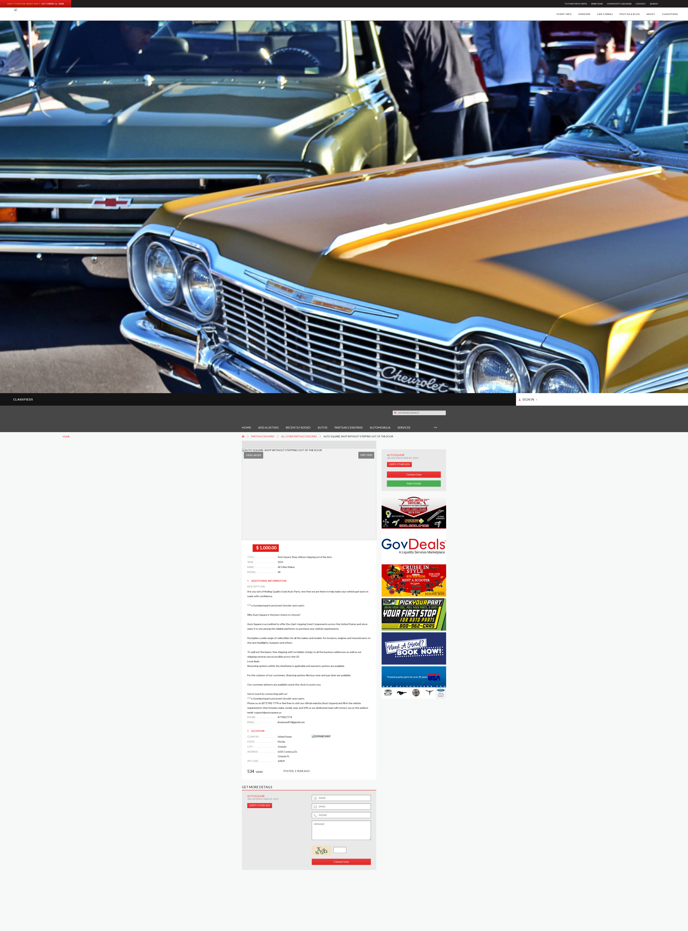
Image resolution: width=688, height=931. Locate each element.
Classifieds (670, 14)
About (650, 14)
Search (654, 3)
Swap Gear (597, 3)
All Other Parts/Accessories (299, 436)
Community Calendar (619, 3)
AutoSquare (396, 454)
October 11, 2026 (53, 3)
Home (246, 427)
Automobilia (380, 427)
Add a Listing (268, 427)
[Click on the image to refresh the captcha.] (321, 850)
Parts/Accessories (349, 427)
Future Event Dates (576, 3)
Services (404, 427)
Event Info (564, 14)
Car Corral (605, 14)
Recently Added (298, 427)
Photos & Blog (630, 14)
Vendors (584, 14)
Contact (641, 3)
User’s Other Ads (399, 464)
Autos (322, 427)
